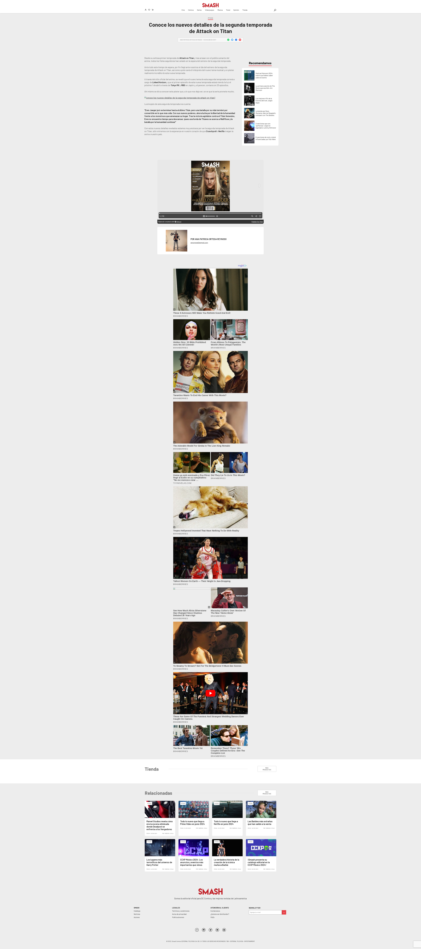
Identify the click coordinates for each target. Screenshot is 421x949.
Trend (228, 10)
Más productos (267, 769)
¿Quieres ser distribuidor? (219, 914)
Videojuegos (209, 10)
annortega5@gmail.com (199, 243)
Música (220, 10)
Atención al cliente (219, 908)
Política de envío (178, 917)
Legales (176, 908)
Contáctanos (215, 911)
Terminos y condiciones (180, 911)
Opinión (236, 10)
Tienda (244, 10)
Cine (183, 10)
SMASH (136, 908)
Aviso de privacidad (179, 914)
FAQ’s (212, 917)
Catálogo (137, 911)
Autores (137, 917)
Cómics (191, 10)
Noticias (137, 914)
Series (199, 10)
